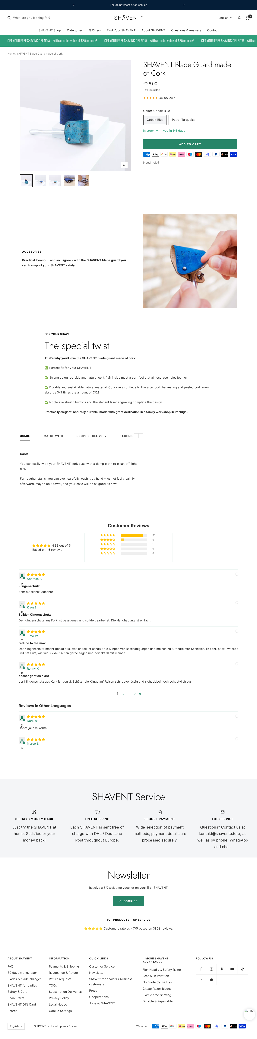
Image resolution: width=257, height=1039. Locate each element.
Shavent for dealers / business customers (110, 981)
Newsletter (97, 972)
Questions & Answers (186, 30)
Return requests (60, 979)
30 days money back (22, 972)
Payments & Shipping (64, 966)
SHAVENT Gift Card (22, 1004)
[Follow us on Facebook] (201, 969)
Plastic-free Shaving (157, 995)
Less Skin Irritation (156, 976)
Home (11, 53)
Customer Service (102, 966)
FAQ (10, 966)
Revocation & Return (63, 972)
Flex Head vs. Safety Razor (162, 969)
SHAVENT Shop (50, 30)
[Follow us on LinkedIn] (201, 979)
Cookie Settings (60, 1011)
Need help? (151, 162)
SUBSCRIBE (128, 901)
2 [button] (124, 694)
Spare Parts (16, 998)
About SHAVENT (153, 30)
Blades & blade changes (24, 979)
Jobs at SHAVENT (102, 1003)
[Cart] (247, 18)
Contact (213, 30)
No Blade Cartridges (157, 982)
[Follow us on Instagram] (211, 969)
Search (12, 1011)
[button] (108, 535)
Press (93, 990)
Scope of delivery (92, 435)
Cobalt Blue (155, 120)
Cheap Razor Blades (157, 988)
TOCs (53, 985)
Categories (75, 30)
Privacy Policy (59, 998)
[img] (36, 574)
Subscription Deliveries (65, 991)
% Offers (95, 30)
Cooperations (99, 997)
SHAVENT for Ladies (22, 985)
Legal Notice (58, 1004)
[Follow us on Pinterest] (222, 969)
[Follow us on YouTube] (232, 969)
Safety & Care (17, 991)
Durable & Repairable (158, 1001)
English (223, 18)
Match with (53, 435)
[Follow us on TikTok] (242, 969)
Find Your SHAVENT (121, 30)
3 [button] (130, 694)
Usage (25, 435)
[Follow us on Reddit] (211, 979)
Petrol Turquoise (183, 120)
